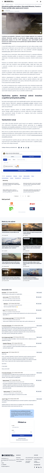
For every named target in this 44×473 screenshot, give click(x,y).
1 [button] (20, 196)
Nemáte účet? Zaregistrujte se (22, 439)
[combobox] (22, 180)
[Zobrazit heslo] (31, 432)
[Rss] (41, 467)
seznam (11, 178)
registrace (16, 415)
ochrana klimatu (5, 178)
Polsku (27, 36)
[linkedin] (23, 147)
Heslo (13, 430)
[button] (16, 196)
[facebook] (19, 147)
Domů (3, 4)
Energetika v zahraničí (9, 4)
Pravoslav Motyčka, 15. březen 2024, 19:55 (16, 381)
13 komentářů (17, 11)
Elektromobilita (27, 176)
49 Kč (5, 159)
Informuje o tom (26, 39)
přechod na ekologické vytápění (25, 103)
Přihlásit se (22, 435)
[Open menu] (2, 1)
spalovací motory (26, 178)
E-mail (13, 425)
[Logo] (9, 1)
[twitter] (21, 147)
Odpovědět (40, 292)
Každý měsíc (31, 156)
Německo (15, 176)
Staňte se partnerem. (22, 212)
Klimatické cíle (18, 178)
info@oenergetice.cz (5, 466)
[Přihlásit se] (40, 1)
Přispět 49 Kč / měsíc (22, 170)
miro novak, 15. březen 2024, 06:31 (15, 305)
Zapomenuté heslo (22, 438)
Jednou (12, 156)
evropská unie (9, 176)
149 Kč (14, 159)
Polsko (32, 176)
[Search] (37, 1)
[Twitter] (37, 467)
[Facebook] (35, 467)
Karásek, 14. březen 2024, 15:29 (14, 298)
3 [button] (25, 196)
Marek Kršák (8, 10)
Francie (20, 176)
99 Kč (9, 159)
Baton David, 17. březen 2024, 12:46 (15, 392)
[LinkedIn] (39, 467)
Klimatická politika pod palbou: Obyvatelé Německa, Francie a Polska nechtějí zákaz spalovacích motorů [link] (28, 4)
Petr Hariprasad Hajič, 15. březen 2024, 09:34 (16, 344)
